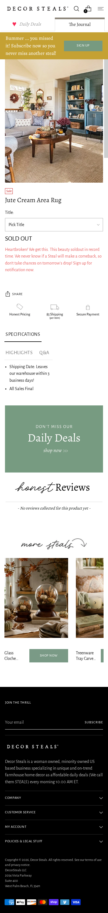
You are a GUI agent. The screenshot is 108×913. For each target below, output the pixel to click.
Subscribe (94, 722)
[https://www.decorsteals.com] (54, 439)
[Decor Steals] (37, 8)
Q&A (44, 352)
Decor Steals (38, 860)
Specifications (23, 334)
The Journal (80, 24)
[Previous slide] (13, 603)
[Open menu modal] (100, 8)
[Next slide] (95, 603)
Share (17, 294)
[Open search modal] (76, 8)
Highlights (19, 352)
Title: (9, 212)
